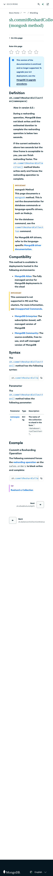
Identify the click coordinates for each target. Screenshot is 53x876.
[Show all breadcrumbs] (25, 13)
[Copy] (41, 378)
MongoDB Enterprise (26, 316)
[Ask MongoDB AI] (43, 4)
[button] (41, 872)
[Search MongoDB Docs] (39, 4)
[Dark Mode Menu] (48, 4)
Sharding (34, 13)
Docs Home (14, 13)
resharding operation (24, 462)
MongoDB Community (26, 333)
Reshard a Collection (22, 490)
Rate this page (15, 46)
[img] (11, 52)
